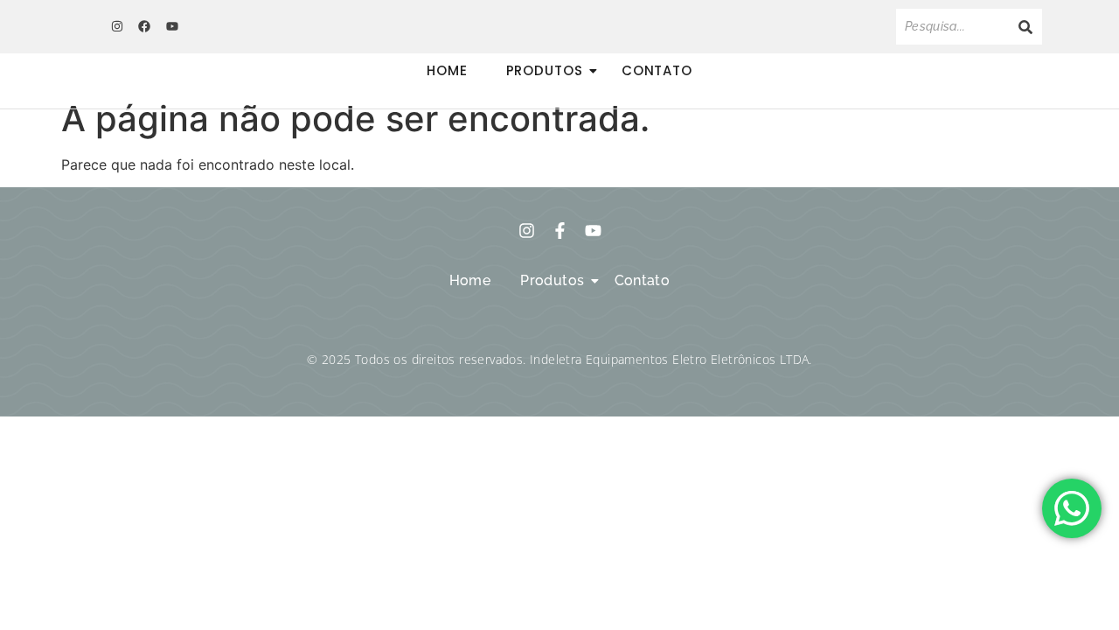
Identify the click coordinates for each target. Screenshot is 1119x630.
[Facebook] (144, 26)
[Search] (1025, 27)
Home (447, 70)
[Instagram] (117, 26)
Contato (657, 70)
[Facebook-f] (560, 230)
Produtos (544, 70)
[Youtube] (172, 26)
